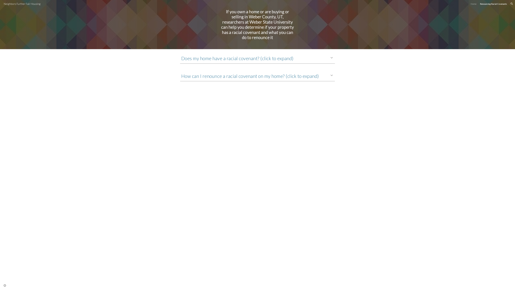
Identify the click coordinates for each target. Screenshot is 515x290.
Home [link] (474, 4)
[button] (512, 4)
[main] (257, 24)
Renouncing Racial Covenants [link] (493, 4)
